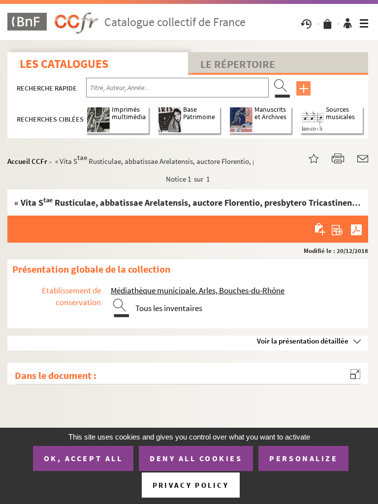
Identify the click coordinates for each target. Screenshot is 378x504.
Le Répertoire (237, 64)
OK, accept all (83, 458)
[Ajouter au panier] (320, 228)
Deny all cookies (196, 458)
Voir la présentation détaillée (302, 341)
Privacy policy (191, 485)
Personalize (303, 458)
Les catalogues (64, 63)
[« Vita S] (307, 157)
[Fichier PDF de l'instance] (356, 229)
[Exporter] (337, 229)
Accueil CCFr (27, 161)
